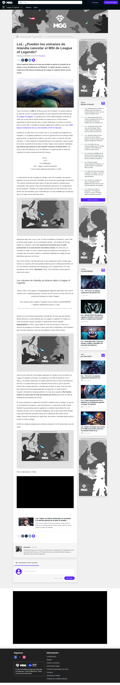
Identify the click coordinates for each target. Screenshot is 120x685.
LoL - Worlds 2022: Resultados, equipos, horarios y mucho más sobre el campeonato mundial (92, 317)
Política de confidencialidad (57, 679)
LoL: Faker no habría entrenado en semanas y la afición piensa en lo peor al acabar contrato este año (53, 519)
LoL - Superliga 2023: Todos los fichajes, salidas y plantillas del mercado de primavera (92, 343)
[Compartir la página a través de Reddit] (29, 60)
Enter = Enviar (58, 578)
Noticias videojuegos (25, 36)
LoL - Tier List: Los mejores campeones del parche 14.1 (90, 291)
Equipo (49, 660)
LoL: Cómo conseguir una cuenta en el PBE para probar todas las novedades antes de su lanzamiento (93, 429)
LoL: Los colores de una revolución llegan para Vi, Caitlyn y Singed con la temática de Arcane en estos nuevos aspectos (94, 146)
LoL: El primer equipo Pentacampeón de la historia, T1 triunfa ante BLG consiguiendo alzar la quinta (94, 164)
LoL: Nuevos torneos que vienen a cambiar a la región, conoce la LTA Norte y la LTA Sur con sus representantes (94, 173)
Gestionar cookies (53, 676)
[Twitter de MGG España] (20, 657)
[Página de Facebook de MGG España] (15, 657)
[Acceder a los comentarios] (33, 60)
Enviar (70, 578)
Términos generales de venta (57, 669)
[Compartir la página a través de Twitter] (26, 60)
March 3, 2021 (56, 169)
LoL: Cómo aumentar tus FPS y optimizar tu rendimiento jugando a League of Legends (92, 402)
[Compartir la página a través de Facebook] (22, 60)
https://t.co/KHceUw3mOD (47, 166)
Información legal (53, 666)
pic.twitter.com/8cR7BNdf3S (60, 302)
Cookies (50, 672)
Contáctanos (51, 656)
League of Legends (38, 36)
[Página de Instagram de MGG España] (24, 657)
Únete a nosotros (53, 663)
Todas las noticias (93, 200)
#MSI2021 (47, 163)
